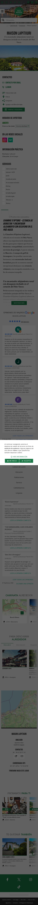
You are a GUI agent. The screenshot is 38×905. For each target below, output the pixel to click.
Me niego (13, 461)
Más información (20, 457)
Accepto (27, 461)
